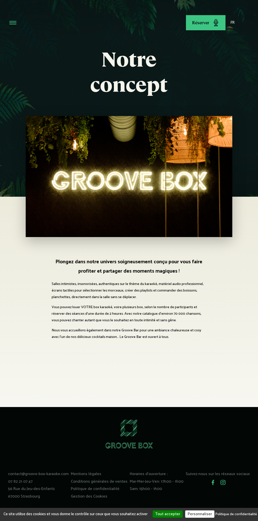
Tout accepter (167, 514)
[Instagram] (222, 482)
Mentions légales (86, 474)
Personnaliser (200, 514)
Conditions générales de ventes (99, 481)
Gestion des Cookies (89, 496)
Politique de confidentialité (95, 488)
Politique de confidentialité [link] (236, 514)
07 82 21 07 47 (20, 481)
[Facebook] (212, 482)
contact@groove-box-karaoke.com (38, 474)
